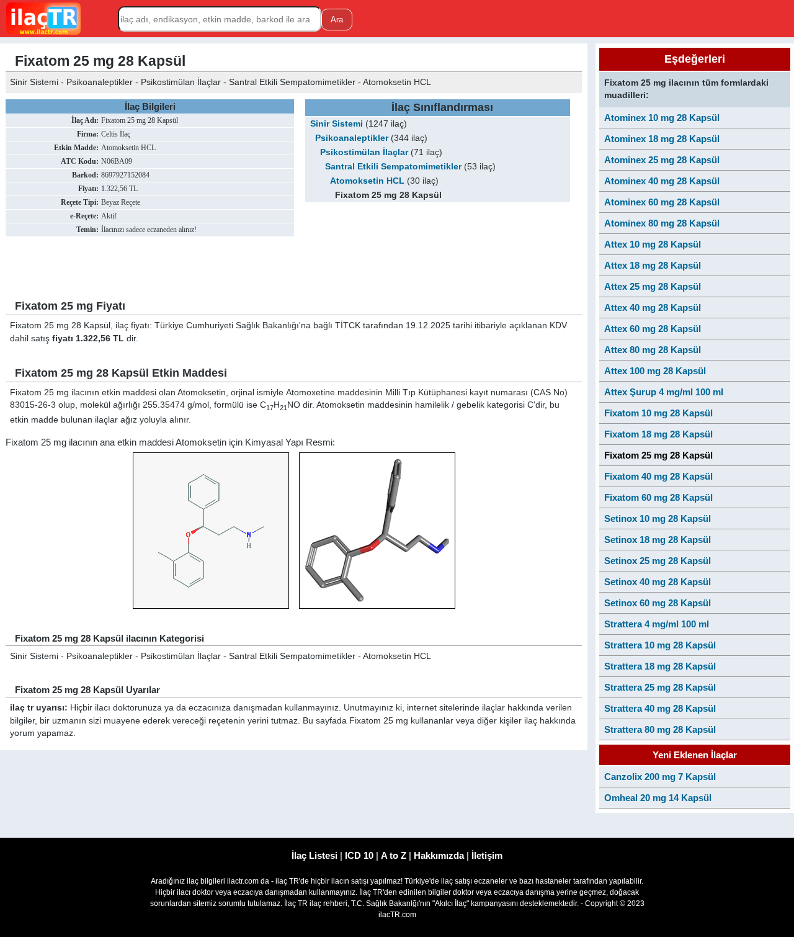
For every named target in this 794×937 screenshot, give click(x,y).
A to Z (393, 855)
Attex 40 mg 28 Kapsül (652, 307)
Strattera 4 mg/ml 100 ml (656, 624)
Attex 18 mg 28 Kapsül (652, 265)
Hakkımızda (439, 855)
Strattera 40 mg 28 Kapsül (660, 708)
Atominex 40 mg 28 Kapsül (662, 181)
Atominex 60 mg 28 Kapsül (662, 202)
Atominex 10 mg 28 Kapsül (662, 117)
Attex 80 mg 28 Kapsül (652, 349)
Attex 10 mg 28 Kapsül (652, 244)
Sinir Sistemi (336, 123)
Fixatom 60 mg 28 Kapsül (658, 497)
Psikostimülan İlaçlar (364, 152)
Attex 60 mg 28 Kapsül (652, 328)
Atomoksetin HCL (367, 181)
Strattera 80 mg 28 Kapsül (660, 729)
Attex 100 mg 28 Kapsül (655, 370)
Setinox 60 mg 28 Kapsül (657, 603)
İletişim (486, 855)
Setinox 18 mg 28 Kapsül (657, 539)
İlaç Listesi (314, 855)
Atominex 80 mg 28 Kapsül (662, 223)
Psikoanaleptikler (351, 138)
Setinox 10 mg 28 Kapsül (657, 518)
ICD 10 (359, 855)
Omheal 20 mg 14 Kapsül (657, 797)
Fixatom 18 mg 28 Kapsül (658, 434)
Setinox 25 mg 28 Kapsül (657, 560)
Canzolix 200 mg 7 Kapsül (660, 776)
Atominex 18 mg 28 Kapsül (662, 138)
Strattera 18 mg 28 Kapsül (660, 666)
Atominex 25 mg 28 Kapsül (662, 160)
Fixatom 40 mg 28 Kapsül (658, 476)
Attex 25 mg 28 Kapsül (652, 286)
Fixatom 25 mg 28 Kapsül (658, 455)
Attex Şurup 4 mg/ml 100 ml (663, 392)
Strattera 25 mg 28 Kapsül (660, 687)
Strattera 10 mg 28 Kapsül (660, 645)
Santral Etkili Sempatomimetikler (393, 166)
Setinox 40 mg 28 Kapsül (657, 581)
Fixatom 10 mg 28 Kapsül (658, 413)
